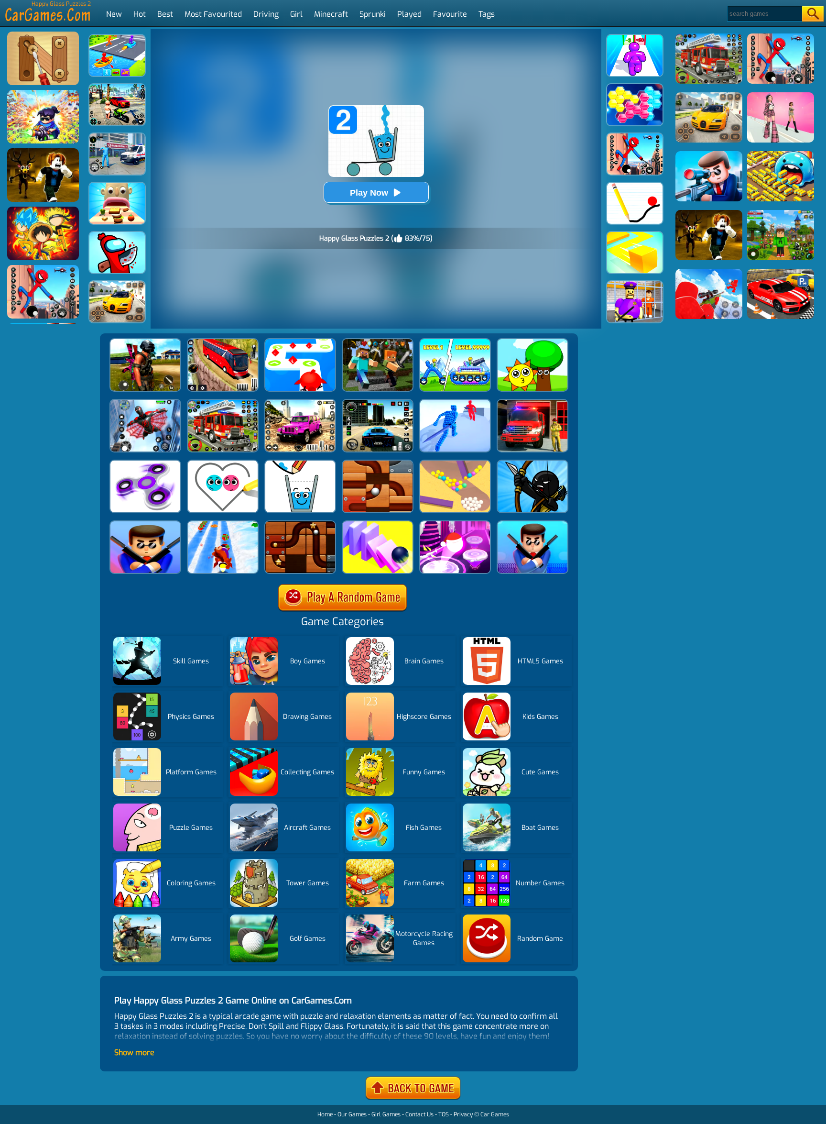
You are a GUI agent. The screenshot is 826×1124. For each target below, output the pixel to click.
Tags (486, 14)
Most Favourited (213, 14)
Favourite (450, 14)
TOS (443, 1114)
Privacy (463, 1114)
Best (165, 14)
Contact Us (419, 1114)
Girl (296, 14)
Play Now (369, 193)
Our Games (352, 1114)
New (114, 14)
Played (409, 14)
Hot (139, 14)
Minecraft (331, 14)
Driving (266, 14)
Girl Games (386, 1114)
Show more (134, 1052)
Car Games (494, 1114)
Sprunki (372, 14)
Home (325, 1114)
